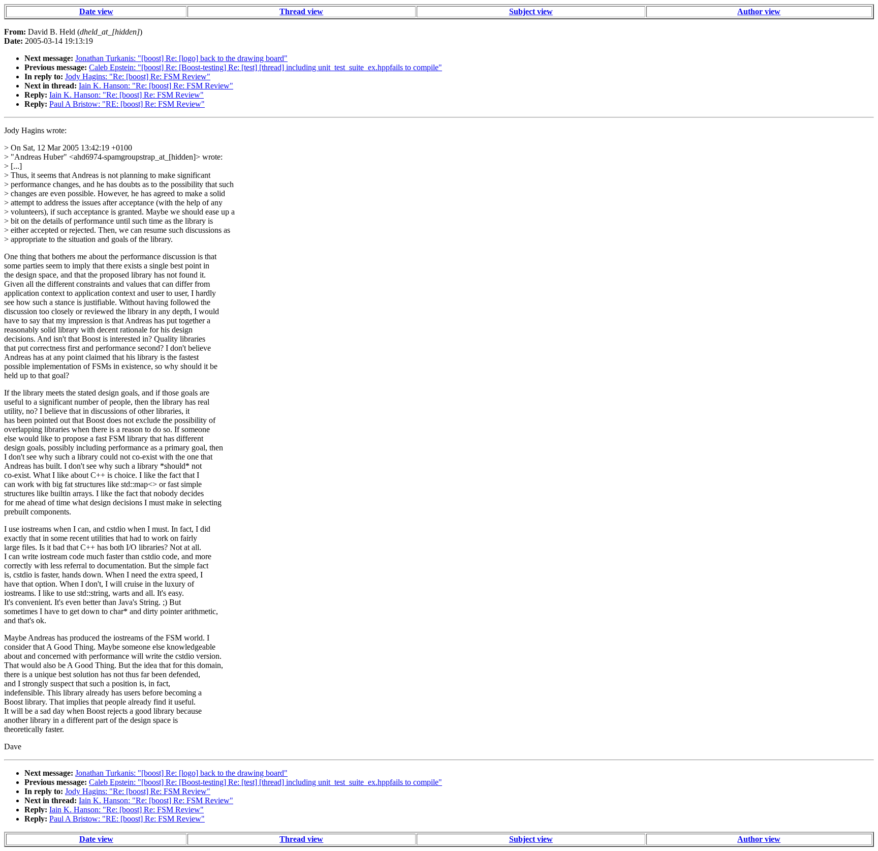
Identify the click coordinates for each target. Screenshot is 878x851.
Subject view (531, 11)
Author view (758, 11)
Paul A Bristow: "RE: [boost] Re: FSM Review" (127, 104)
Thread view (301, 11)
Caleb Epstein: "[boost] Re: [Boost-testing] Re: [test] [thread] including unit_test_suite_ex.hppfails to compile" (265, 67)
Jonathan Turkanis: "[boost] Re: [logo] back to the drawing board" (181, 58)
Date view (96, 11)
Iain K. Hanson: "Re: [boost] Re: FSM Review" (156, 85)
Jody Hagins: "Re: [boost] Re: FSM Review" (137, 76)
